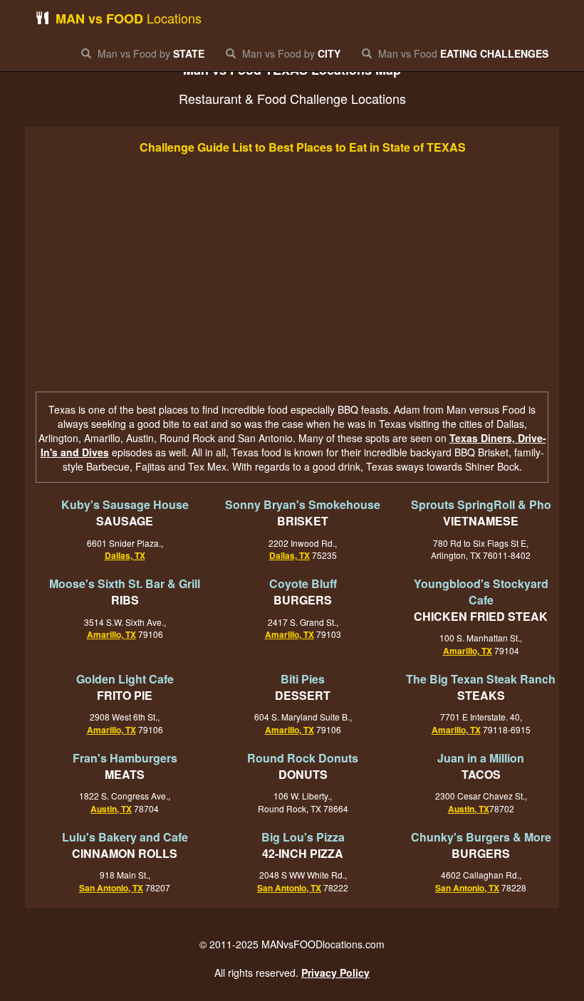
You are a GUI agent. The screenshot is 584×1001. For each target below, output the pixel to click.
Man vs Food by (149, 53)
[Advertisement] (292, 274)
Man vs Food (461, 53)
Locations (129, 18)
